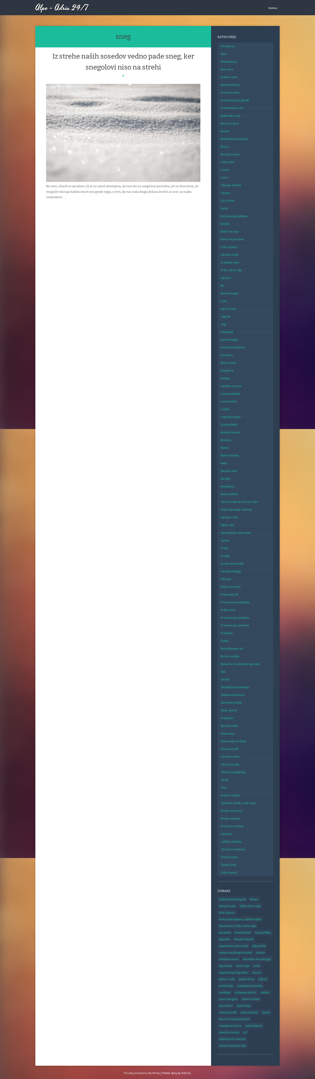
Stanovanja (228, 733)
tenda (266, 1012)
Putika (225, 641)
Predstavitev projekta (235, 618)
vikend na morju (229, 1032)
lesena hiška (263, 932)
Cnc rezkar (227, 201)
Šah (223, 672)
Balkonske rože (230, 116)
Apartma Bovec (230, 85)
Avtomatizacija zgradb (235, 100)
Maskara (226, 440)
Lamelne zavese (231, 386)
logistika (224, 939)
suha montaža (249, 1012)
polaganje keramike (249, 986)
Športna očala (229, 726)
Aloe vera (227, 69)
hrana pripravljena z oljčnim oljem (240, 919)
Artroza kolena (230, 92)
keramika (225, 932)
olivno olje (242, 966)
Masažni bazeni (230, 432)
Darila (224, 208)
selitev (265, 992)
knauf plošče (243, 932)
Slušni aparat (229, 710)
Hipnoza (226, 278)
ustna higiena (253, 1026)
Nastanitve (227, 486)
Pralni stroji (228, 610)
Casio (224, 177)
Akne (224, 54)
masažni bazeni (244, 939)
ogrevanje (225, 966)
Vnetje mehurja (230, 818)
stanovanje (244, 1006)
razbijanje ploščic (245, 992)
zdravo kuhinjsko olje (232, 1045)
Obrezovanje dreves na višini (239, 502)
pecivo (256, 972)
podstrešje (226, 986)
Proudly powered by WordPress (142, 1073)
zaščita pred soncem (232, 1039)
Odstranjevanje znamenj (236, 509)
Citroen (225, 193)
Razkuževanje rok (232, 648)
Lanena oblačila (230, 394)
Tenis (224, 787)
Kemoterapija (229, 340)
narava (260, 952)
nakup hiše (259, 946)
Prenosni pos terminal (235, 625)
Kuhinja (225, 378)
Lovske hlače (229, 424)
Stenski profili (229, 749)
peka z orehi (227, 979)
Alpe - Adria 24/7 (61, 8)
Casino (225, 170)
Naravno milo (229, 471)
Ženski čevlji (228, 865)
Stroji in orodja (230, 764)
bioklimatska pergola (232, 899)
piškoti (262, 979)
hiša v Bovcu (227, 912)
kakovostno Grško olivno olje (237, 926)
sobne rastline (251, 999)
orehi (256, 966)
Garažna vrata (229, 255)
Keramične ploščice (233, 347)
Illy (222, 285)
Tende (225, 780)
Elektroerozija (230, 231)
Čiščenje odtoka (231, 185)
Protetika (227, 633)
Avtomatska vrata (232, 108)
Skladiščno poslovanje (235, 687)
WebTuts (186, 1073)
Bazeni (225, 131)
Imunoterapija (229, 293)
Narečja (225, 479)
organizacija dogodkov (233, 972)
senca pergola (228, 999)
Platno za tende (231, 587)
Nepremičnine (229, 494)
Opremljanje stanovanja (236, 533)
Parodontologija (231, 571)
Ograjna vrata (229, 517)
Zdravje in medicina (233, 849)
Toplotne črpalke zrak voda (238, 803)
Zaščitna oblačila (231, 841)
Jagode (226, 316)
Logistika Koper (231, 417)
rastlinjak (225, 992)
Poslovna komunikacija (235, 602)
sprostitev (225, 1006)
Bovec (225, 146)
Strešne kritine (230, 757)
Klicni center (229, 363)
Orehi (224, 548)
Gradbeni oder (230, 262)
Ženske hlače (229, 857)
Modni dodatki (230, 455)
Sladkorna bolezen (233, 695)
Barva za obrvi (230, 123)
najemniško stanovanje (233, 946)
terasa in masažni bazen (234, 1019)
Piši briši (226, 579)
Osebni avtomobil (232, 563)
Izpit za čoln (228, 309)
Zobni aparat (229, 872)
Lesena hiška (229, 401)
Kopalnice (227, 370)
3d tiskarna (228, 46)
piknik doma (246, 979)
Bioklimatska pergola (234, 139)
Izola (224, 301)
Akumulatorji (229, 61)
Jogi (223, 324)
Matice (225, 448)
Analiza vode (229, 77)
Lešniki (225, 409)
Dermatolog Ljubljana (234, 216)
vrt (245, 1032)
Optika (225, 540)
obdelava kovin (228, 959)
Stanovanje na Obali (233, 741)
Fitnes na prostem (232, 239)
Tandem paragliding (233, 772)
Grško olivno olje (231, 270)
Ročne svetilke (230, 656)
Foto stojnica (229, 247)
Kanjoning (227, 332)
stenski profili (228, 1012)
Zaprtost (226, 834)
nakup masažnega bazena (235, 952)
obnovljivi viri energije (257, 959)
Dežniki (225, 224)
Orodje (225, 556)
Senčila (225, 679)
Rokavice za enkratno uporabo (240, 664)
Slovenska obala (231, 702)
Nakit (224, 463)
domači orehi (227, 906)
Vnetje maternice (232, 811)
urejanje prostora (230, 1026)
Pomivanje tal (229, 594)
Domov (273, 8)
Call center (227, 162)
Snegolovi (227, 718)
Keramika (227, 355)
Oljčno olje (227, 525)
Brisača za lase (230, 154)
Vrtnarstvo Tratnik (232, 826)
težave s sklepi (230, 795)
